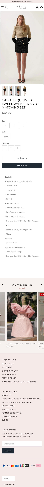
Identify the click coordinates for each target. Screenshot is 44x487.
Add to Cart (22, 158)
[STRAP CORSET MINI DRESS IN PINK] (22, 316)
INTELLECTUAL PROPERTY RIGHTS (17, 402)
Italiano (7, 478)
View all (22, 288)
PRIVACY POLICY (9, 409)
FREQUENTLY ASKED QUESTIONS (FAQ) (19, 381)
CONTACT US (7, 364)
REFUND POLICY (9, 378)
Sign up (8, 451)
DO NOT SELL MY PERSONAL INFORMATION (21, 399)
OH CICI (11, 484)
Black (6, 137)
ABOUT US (6, 395)
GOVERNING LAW (9, 416)
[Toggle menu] (2, 7)
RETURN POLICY (9, 374)
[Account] (36, 7)
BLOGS (5, 420)
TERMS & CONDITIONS (11, 413)
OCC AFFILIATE (8, 406)
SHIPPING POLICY (10, 371)
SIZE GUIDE (7, 367)
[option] (22, 47)
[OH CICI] (22, 7)
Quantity (5, 143)
